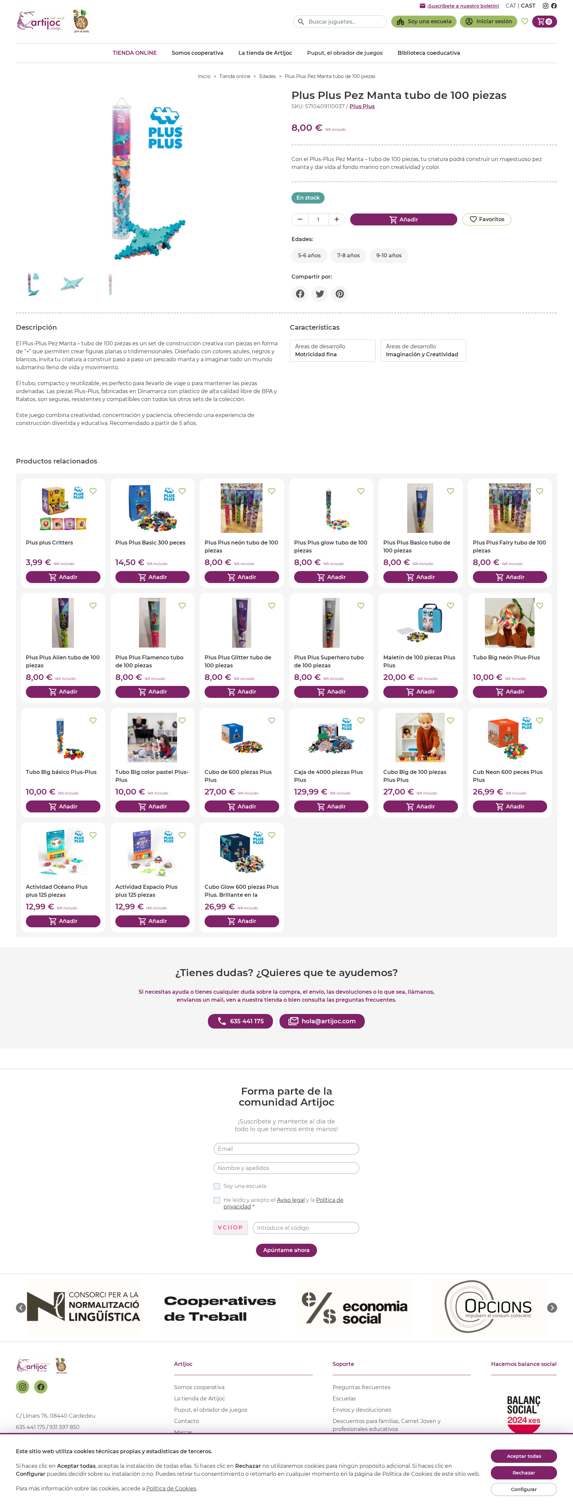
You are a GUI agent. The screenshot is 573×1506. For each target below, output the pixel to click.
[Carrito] (544, 22)
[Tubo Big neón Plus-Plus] (510, 648)
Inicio (204, 76)
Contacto (186, 1421)
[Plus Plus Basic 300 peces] (152, 533)
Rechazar (524, 1473)
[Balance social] (524, 1412)
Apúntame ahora (286, 1250)
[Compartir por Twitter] (319, 294)
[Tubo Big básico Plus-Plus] (63, 762)
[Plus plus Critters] (63, 533)
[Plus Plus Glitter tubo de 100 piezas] (242, 648)
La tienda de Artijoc (265, 53)
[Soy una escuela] (424, 22)
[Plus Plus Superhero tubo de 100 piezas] (331, 648)
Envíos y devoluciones (362, 1410)
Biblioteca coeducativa (429, 53)
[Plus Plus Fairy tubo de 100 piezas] (510, 533)
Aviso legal (291, 1200)
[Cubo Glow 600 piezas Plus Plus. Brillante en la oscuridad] (242, 877)
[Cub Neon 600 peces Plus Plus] (510, 762)
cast (528, 6)
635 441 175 (30, 1427)
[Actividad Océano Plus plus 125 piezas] (63, 877)
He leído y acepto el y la (283, 1203)
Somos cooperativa (197, 53)
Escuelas (344, 1398)
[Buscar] (301, 21)
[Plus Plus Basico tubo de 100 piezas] (420, 533)
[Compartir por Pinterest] (339, 294)
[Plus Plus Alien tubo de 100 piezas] (63, 648)
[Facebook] (40, 1386)
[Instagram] (22, 1386)
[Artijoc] (54, 21)
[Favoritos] (525, 22)
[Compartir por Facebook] (299, 294)
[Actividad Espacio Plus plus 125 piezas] (152, 877)
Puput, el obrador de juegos (210, 1410)
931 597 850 (64, 1427)
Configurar (524, 1489)
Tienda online (135, 53)
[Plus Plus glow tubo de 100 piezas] (331, 533)
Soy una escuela (244, 1186)
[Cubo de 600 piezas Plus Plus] (242, 762)
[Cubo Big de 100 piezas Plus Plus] (420, 762)
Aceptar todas (524, 1456)
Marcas (183, 1432)
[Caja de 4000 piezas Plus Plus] (331, 762)
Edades (267, 76)
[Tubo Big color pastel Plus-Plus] (152, 762)
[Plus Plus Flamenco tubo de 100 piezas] (152, 648)
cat (511, 6)
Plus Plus (362, 106)
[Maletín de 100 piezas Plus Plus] (420, 648)
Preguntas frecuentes (362, 1387)
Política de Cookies (171, 1488)
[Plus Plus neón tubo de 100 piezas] (242, 533)
